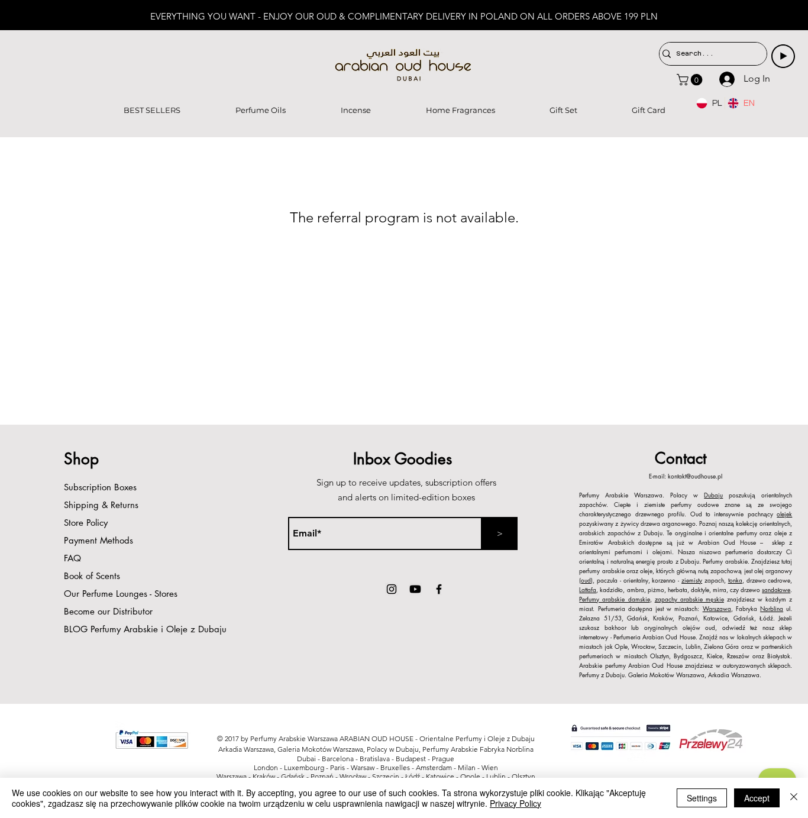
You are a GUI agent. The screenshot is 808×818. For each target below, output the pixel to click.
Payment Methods (100, 540)
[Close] (794, 798)
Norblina (771, 608)
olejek (784, 513)
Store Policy (86, 522)
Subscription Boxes (100, 487)
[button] (691, 80)
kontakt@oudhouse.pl (695, 475)
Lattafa (587, 589)
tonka (735, 579)
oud (586, 579)
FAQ (72, 558)
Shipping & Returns (101, 504)
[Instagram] (391, 589)
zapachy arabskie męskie (689, 598)
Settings (702, 798)
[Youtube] (415, 589)
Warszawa (717, 608)
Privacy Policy (515, 803)
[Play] (783, 56)
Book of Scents (92, 575)
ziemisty (691, 579)
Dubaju (713, 494)
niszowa (710, 551)
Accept (757, 798)
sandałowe (776, 589)
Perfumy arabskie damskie (614, 598)
